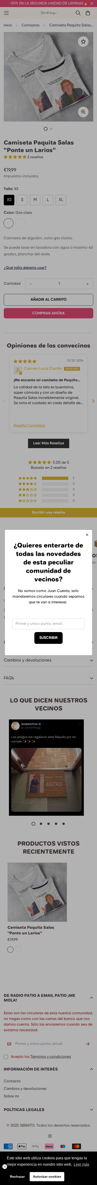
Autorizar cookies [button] (47, 1176)
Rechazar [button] (17, 1176)
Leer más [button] (81, 1164)
